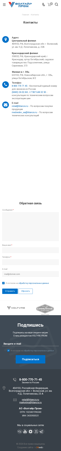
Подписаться (30, 359)
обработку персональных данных (34, 283)
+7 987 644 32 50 (37, 92)
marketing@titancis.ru (30, 402)
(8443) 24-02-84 (20, 92)
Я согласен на (27, 283)
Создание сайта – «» (30, 447)
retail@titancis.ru (20, 106)
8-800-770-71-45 (30, 379)
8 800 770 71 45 (19, 86)
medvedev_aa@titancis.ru (24, 112)
